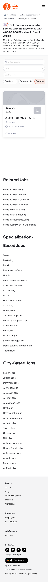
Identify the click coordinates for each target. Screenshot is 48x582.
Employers (10, 517)
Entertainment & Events (15, 280)
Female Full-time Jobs (14, 209)
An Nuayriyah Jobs (12, 443)
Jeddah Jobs (9, 378)
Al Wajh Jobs (9, 458)
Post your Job (11, 521)
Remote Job (25, 81)
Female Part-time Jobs (14, 215)
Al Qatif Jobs (9, 423)
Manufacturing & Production (17, 346)
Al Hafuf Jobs (9, 398)
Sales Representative (29, 15)
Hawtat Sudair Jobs (13, 448)
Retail (6, 265)
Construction (10, 325)
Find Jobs (9, 535)
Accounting (9, 290)
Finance (7, 295)
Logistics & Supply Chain (15, 320)
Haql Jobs (8, 408)
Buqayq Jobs (9, 463)
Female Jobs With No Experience (19, 225)
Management (10, 310)
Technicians (9, 351)
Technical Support (12, 315)
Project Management (13, 340)
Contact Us (10, 504)
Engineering (9, 330)
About (8, 487)
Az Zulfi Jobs (9, 468)
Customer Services (13, 285)
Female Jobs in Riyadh (14, 189)
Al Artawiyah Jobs (12, 453)
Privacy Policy (10, 573)
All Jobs (13, 15)
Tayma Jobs (9, 428)
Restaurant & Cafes (12, 270)
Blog (7, 491)
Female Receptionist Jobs (16, 220)
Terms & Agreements (28, 573)
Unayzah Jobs (10, 433)
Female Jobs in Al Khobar (15, 204)
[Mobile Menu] (43, 6)
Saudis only (10, 81)
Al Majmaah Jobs (11, 403)
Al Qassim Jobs (10, 393)
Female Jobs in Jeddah (14, 194)
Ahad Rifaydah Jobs (13, 418)
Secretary (8, 305)
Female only (9, 18)
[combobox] (26, 62)
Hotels (6, 275)
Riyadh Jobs (9, 373)
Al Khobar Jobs (10, 388)
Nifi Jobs (7, 438)
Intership (9, 499)
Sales (6, 255)
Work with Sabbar (13, 495)
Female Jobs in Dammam (16, 199)
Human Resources (12, 300)
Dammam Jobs (11, 383)
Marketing (8, 260)
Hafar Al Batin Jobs (12, 413)
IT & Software (10, 335)
